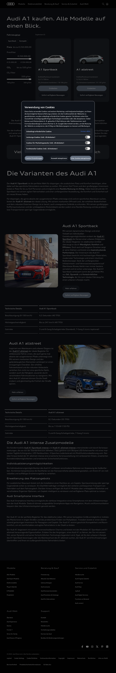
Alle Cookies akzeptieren (80, 158)
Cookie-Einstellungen (34, 158)
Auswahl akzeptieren (59, 158)
